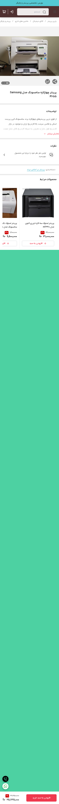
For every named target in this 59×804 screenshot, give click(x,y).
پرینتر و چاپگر (5, 21)
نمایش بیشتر (53, 133)
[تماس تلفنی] (5, 779)
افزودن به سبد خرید (41, 797)
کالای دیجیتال (38, 21)
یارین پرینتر (52, 21)
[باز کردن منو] (54, 11)
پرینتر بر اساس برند (36, 169)
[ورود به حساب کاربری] (12, 12)
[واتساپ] (5, 786)
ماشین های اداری (21, 21)
